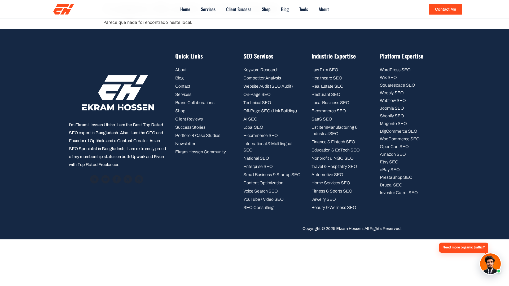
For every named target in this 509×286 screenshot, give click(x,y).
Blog (285, 9)
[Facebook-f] (116, 179)
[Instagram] (139, 179)
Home (185, 9)
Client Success (238, 9)
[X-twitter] (128, 179)
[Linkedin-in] (94, 179)
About (324, 9)
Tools (303, 9)
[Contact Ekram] (490, 264)
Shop (266, 9)
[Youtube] (105, 179)
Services (208, 9)
